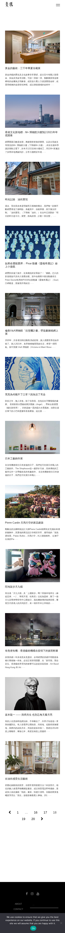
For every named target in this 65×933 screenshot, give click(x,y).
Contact (18, 909)
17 (45, 812)
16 (35, 812)
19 (23, 819)
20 (33, 819)
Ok (33, 928)
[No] (61, 923)
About (18, 904)
